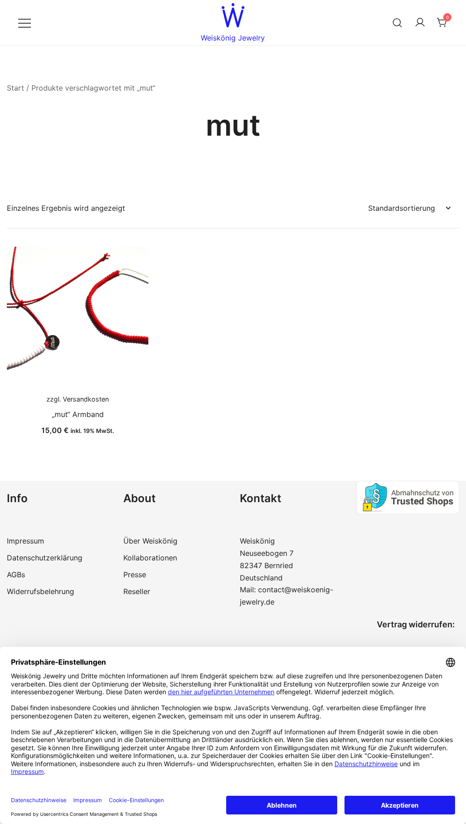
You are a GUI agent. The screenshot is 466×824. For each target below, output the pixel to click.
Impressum (25, 540)
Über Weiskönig (150, 540)
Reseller (136, 591)
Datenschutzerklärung (44, 557)
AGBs (16, 574)
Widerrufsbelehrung (40, 591)
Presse (134, 574)
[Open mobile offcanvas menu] (24, 22)
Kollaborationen (150, 557)
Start (15, 87)
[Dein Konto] (420, 23)
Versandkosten (86, 399)
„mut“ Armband (78, 414)
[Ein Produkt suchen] (397, 22)
